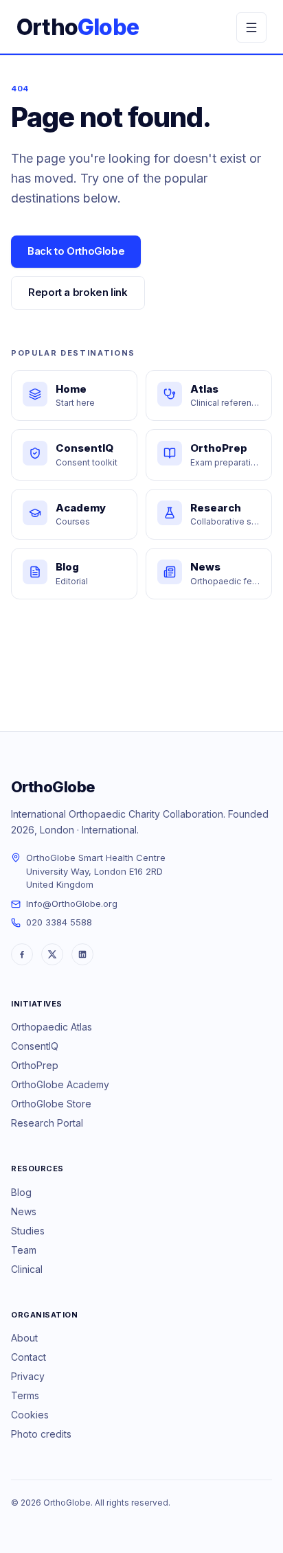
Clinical (27, 1269)
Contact (28, 1357)
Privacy (28, 1376)
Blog (21, 1192)
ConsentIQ (34, 1046)
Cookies (30, 1414)
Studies (28, 1230)
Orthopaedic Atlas (51, 1027)
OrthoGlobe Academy (60, 1084)
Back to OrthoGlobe (75, 250)
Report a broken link (78, 292)
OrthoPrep (34, 1065)
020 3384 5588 (59, 922)
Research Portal (47, 1123)
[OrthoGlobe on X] (52, 954)
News (23, 1211)
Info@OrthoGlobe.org (71, 903)
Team (23, 1250)
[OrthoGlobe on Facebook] (22, 954)
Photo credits (41, 1434)
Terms (25, 1395)
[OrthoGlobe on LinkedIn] (82, 954)
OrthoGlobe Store (51, 1103)
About (24, 1338)
